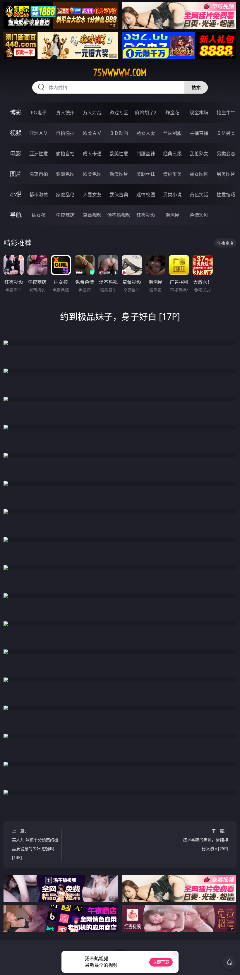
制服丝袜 (145, 153)
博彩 (16, 112)
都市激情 (38, 194)
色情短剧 (199, 215)
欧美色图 (92, 174)
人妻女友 (92, 194)
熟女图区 (199, 174)
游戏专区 (118, 112)
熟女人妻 (145, 133)
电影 (16, 153)
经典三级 (172, 153)
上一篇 (35, 844)
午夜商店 (65, 215)
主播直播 (199, 133)
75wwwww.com (120, 72)
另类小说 (172, 194)
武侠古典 (118, 194)
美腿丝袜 (145, 174)
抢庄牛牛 (226, 112)
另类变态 (226, 153)
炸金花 (172, 112)
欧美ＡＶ (92, 133)
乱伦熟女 (199, 153)
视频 (16, 133)
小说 (16, 194)
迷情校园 (145, 194)
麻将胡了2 (145, 112)
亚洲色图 (65, 174)
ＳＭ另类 (226, 133)
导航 (16, 215)
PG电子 (39, 112)
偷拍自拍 (65, 153)
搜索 (196, 87)
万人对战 (92, 112)
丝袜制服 (172, 133)
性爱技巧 (226, 194)
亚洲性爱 (38, 153)
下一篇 (205, 839)
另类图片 (226, 174)
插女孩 (39, 215)
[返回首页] (229, 962)
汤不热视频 (119, 215)
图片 (16, 174)
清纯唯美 (172, 174)
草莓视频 (92, 215)
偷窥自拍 (38, 174)
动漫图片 (118, 174)
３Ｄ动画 (118, 133)
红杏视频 (145, 215)
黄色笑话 (199, 194)
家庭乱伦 (65, 194)
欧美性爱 (118, 153)
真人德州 (65, 112)
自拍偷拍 (65, 133)
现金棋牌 (199, 112)
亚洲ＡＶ (38, 133)
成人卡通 (92, 153)
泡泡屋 (172, 215)
